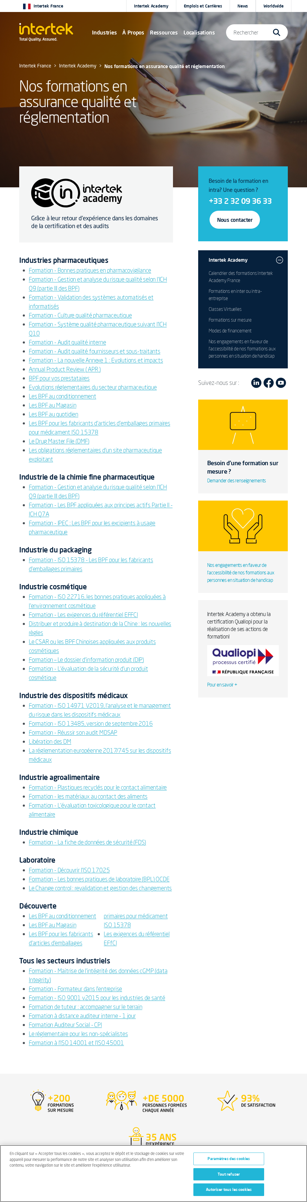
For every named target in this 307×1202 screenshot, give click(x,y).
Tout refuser (229, 1174)
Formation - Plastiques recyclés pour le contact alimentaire (98, 787)
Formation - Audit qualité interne (67, 342)
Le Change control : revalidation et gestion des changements (100, 888)
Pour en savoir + (222, 685)
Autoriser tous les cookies (229, 1189)
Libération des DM (50, 741)
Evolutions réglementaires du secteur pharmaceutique (93, 387)
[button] (104, 32)
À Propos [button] (133, 32)
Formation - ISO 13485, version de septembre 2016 (91, 723)
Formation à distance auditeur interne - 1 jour (82, 1015)
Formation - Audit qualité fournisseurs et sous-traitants (94, 351)
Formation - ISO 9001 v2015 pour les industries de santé (97, 997)
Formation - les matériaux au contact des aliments (88, 796)
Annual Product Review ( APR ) (65, 369)
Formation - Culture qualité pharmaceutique (80, 315)
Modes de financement (230, 331)
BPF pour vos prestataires (59, 378)
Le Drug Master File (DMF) (59, 441)
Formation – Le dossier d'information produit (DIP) (86, 659)
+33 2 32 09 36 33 (240, 201)
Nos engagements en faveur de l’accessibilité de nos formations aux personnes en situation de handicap (242, 348)
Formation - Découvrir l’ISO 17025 (69, 870)
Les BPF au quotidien (53, 414)
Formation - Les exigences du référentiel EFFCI (83, 614)
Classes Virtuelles (225, 309)
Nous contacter (234, 219)
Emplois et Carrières (203, 6)
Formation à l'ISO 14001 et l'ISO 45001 (76, 1042)
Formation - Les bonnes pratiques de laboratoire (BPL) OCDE (99, 879)
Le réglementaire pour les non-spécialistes (78, 1033)
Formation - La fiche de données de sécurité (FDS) (87, 842)
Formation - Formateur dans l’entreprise (75, 988)
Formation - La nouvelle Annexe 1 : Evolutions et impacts (96, 360)
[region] (153, 1173)
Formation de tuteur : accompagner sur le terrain (85, 1006)
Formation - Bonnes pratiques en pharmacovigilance (90, 270)
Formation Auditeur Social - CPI (65, 1024)
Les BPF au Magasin (52, 405)
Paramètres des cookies (228, 1158)
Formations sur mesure (230, 320)
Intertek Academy (151, 6)
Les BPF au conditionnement (62, 396)
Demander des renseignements (236, 480)
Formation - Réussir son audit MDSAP (73, 732)
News (242, 6)
